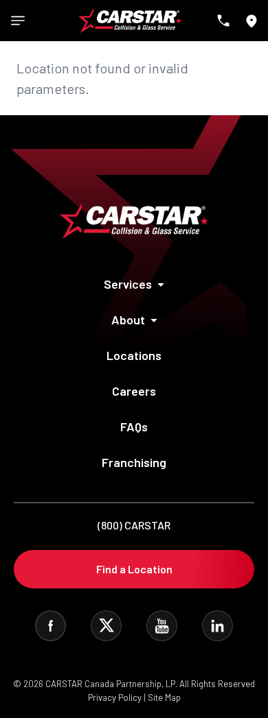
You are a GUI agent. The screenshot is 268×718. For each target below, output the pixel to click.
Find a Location (134, 568)
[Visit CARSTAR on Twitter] (106, 625)
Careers (134, 390)
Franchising (134, 462)
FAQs (134, 426)
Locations (134, 355)
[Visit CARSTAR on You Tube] (161, 625)
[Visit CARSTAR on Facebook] (50, 625)
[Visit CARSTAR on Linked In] (217, 625)
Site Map (164, 697)
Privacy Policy (115, 697)
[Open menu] (18, 20)
